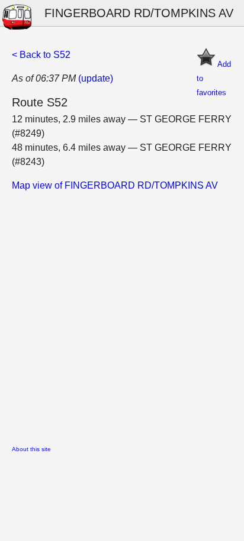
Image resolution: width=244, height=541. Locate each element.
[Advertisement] (122, 314)
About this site (31, 449)
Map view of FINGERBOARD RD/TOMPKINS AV (115, 185)
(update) (95, 78)
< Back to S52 (41, 55)
